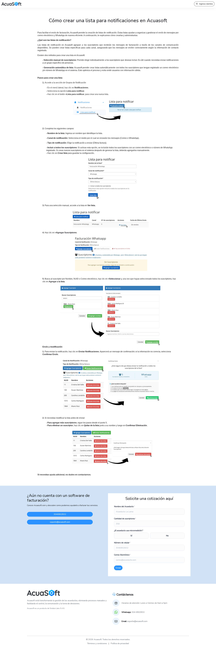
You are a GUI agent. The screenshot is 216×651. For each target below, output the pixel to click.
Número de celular (122, 542)
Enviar (118, 567)
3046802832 (60, 514)
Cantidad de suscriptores (125, 518)
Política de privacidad (120, 643)
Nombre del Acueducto (124, 506)
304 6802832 (133, 612)
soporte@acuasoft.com (60, 522)
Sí (131, 535)
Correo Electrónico (122, 555)
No (167, 535)
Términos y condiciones (97, 643)
